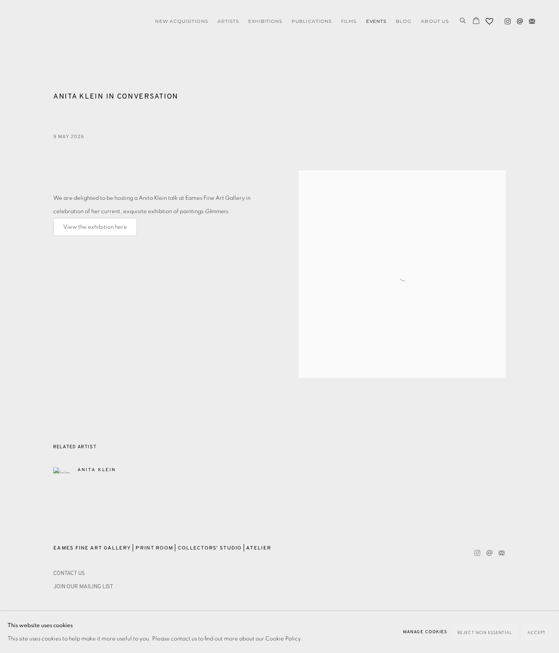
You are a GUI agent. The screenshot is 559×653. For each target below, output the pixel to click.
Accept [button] (536, 633)
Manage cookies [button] (425, 632)
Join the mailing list (530, 20)
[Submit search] (463, 21)
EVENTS (376, 21)
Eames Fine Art (76, 21)
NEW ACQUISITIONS (181, 21)
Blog (403, 21)
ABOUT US (435, 21)
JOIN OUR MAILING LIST (83, 587)
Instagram (506, 20)
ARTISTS (228, 21)
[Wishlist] (490, 19)
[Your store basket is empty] (476, 21)
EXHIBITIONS (265, 21)
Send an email (518, 20)
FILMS (348, 21)
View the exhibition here (95, 227)
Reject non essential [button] (484, 633)
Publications (312, 21)
